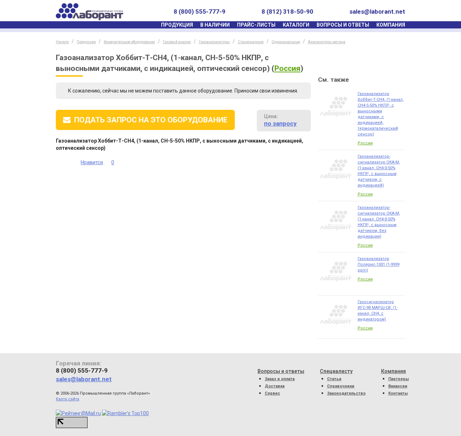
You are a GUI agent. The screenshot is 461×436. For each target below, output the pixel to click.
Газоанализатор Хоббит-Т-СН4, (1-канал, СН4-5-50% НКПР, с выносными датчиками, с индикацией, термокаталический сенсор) (381, 113)
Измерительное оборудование (129, 42)
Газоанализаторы (214, 42)
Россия (287, 68)
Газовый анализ (177, 42)
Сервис (272, 393)
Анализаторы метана (326, 42)
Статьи (334, 379)
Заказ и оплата (280, 379)
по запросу (280, 123)
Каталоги (296, 25)
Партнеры (398, 379)
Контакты (398, 393)
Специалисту (336, 371)
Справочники (340, 386)
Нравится (92, 162)
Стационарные (251, 42)
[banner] (89, 11)
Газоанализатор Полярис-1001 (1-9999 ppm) (378, 264)
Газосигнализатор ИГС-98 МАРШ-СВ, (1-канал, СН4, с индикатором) (378, 311)
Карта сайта (67, 399)
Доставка (275, 386)
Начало (62, 42)
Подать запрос (151, 120)
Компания (390, 25)
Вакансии (397, 386)
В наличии (215, 25)
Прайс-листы (256, 25)
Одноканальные (286, 42)
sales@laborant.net (377, 11)
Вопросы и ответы (343, 25)
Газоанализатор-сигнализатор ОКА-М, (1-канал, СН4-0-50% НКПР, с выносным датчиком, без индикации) (379, 222)
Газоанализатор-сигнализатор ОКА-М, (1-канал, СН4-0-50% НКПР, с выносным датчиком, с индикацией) (379, 171)
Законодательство (346, 393)
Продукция (177, 25)
